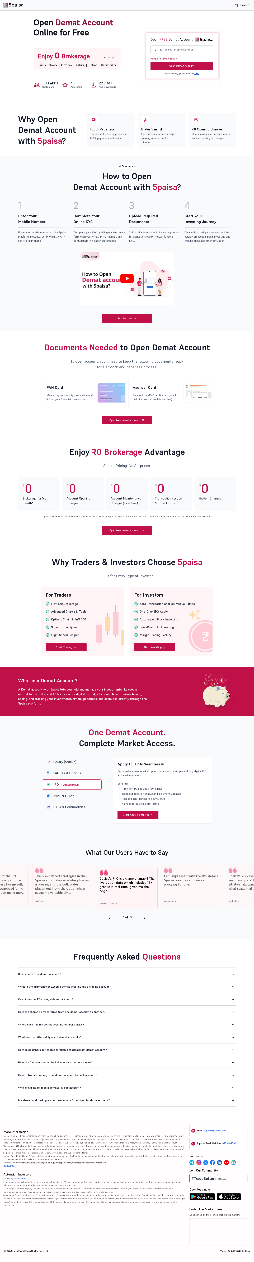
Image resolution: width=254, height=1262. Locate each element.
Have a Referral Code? (162, 58)
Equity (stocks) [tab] (64, 762)
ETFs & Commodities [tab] (69, 807)
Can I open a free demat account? (39, 974)
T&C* (196, 73)
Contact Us (8, 1166)
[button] (241, 5)
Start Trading (64, 647)
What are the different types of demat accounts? (49, 1037)
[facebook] (212, 1162)
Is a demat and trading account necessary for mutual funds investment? (64, 1100)
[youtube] (226, 1162)
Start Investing (152, 647)
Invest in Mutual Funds (136, 814)
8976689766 (229, 1143)
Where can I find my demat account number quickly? (51, 1024)
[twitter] (205, 1162)
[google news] (233, 1162)
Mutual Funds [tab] (64, 795)
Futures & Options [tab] (67, 773)
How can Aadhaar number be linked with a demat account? (55, 1062)
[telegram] (192, 1162)
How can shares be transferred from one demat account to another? (61, 1012)
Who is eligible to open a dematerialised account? (49, 1087)
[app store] (229, 1197)
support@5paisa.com (215, 1130)
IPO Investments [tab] (66, 784)
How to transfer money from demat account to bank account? (57, 1075)
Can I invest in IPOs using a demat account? (45, 999)
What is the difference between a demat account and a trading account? (64, 986)
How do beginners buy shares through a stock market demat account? (62, 1049)
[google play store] (202, 1197)
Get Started (124, 318)
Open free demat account (124, 420)
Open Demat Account (182, 65)
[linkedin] (219, 1162)
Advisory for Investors (15, 1178)
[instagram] (198, 1162)
